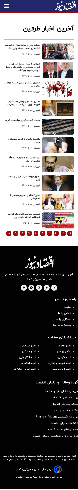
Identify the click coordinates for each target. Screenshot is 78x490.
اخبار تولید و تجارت (59, 363)
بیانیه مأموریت (61, 325)
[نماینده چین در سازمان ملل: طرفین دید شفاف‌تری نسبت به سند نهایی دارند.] (58, 52)
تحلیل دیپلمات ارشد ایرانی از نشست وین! (23, 178)
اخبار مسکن (29, 351)
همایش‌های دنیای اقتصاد (63, 429)
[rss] (24, 288)
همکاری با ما (63, 319)
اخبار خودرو (64, 357)
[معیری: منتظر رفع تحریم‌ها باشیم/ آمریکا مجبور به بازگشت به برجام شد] (58, 108)
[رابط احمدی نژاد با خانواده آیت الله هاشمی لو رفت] (58, 164)
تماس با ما (64, 313)
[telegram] (31, 288)
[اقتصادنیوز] (39, 263)
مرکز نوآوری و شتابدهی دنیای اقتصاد (55, 436)
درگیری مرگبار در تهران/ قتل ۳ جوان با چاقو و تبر (22, 84)
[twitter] (46, 288)
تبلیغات (66, 307)
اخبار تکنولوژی (27, 357)
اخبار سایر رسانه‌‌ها (25, 369)
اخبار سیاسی (28, 346)
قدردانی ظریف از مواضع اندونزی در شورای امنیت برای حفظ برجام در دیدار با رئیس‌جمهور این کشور (22, 67)
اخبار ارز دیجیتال (61, 369)
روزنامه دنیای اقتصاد (65, 398)
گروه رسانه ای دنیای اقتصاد (61, 391)
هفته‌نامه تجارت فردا (65, 410)
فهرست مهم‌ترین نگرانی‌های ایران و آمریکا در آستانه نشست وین (24, 215)
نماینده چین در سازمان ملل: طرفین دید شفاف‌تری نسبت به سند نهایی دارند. (22, 47)
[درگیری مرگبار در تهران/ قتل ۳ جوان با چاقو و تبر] (58, 89)
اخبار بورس (64, 351)
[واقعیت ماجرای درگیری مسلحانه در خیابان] (58, 145)
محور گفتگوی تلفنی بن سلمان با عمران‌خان (25, 197)
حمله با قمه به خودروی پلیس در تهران (22, 120)
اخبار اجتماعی (28, 363)
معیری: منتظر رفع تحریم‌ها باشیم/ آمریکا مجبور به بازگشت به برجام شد (23, 103)
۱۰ (9, 233)
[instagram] (39, 288)
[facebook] (54, 288)
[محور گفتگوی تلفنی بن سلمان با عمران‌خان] (58, 202)
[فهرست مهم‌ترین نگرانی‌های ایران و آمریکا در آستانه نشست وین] (58, 220)
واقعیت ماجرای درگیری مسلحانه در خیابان (24, 140)
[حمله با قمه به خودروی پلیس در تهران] (58, 127)
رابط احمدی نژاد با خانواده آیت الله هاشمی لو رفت (24, 159)
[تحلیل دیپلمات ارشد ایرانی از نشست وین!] (58, 183)
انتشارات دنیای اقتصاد (64, 423)
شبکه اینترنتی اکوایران (64, 404)
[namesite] (65, 6)
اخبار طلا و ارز (63, 346)
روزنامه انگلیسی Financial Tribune (57, 417)
